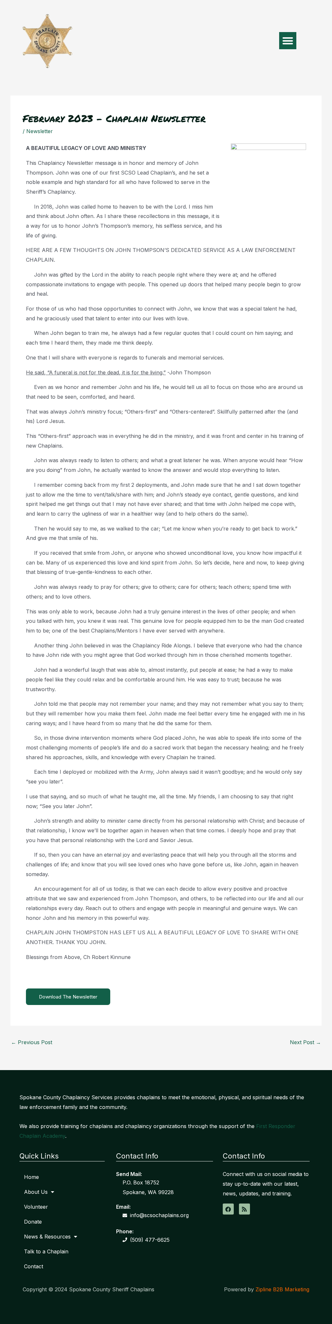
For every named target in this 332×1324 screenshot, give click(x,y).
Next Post (305, 1042)
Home (31, 1177)
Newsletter (39, 131)
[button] (287, 40)
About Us (36, 1192)
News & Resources (47, 1236)
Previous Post (31, 1042)
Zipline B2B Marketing (282, 1289)
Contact (33, 1266)
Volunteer (36, 1207)
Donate (33, 1221)
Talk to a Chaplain (46, 1251)
